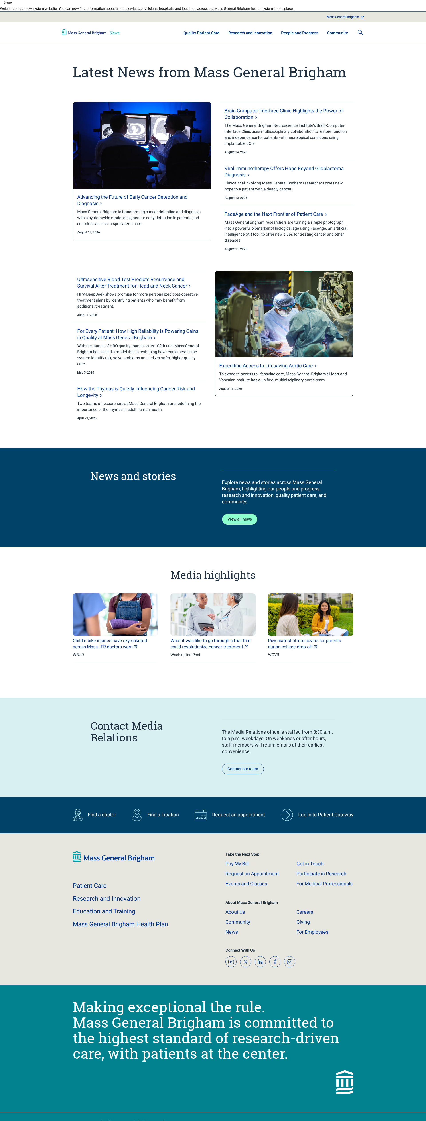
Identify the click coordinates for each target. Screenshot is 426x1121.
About (235, 916)
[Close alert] (350, 5)
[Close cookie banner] (346, 1109)
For (312, 936)
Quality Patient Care (201, 37)
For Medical (324, 888)
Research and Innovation (250, 37)
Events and (246, 888)
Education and (104, 915)
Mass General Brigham (343, 21)
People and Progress (299, 37)
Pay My (236, 868)
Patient (89, 890)
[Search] (360, 36)
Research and (106, 903)
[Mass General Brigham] (90, 37)
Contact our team (242, 773)
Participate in (321, 878)
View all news (239, 523)
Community (337, 37)
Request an (252, 878)
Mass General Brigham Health (120, 928)
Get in (309, 868)
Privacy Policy (146, 1112)
